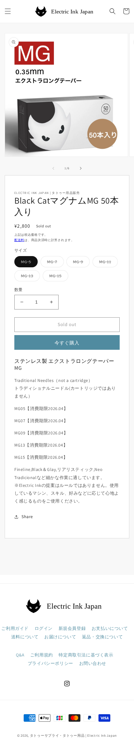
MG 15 (57, 277)
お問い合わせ (93, 663)
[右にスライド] (81, 168)
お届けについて (60, 637)
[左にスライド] (53, 168)
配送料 (19, 240)
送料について (25, 637)
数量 (18, 289)
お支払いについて (110, 628)
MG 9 (80, 263)
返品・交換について (102, 637)
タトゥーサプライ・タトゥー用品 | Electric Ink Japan (73, 735)
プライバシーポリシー (50, 663)
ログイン (44, 628)
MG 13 (29, 277)
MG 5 (28, 263)
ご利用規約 (41, 655)
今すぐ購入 (67, 343)
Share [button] (27, 516)
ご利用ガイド (15, 628)
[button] (8, 11)
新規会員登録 (72, 628)
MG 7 (54, 263)
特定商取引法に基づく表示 (86, 655)
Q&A (20, 655)
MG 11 (107, 263)
